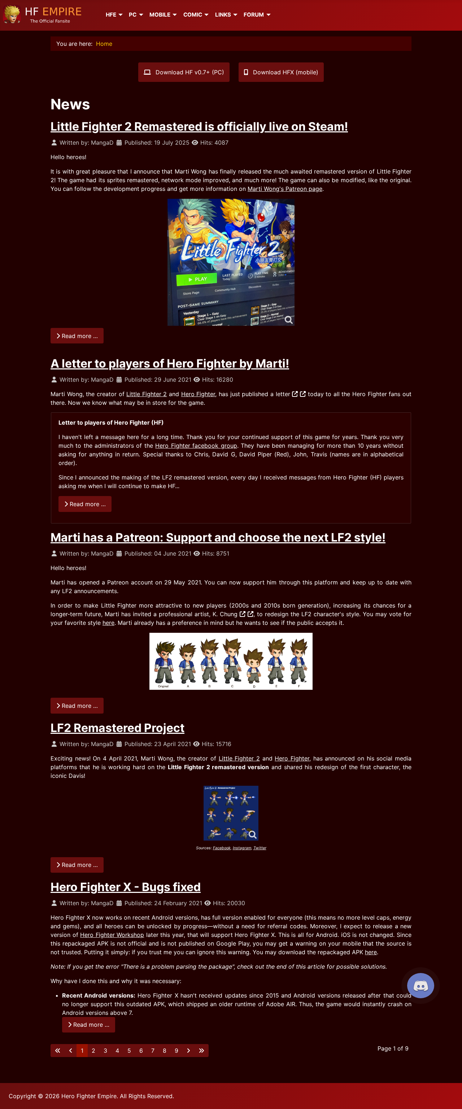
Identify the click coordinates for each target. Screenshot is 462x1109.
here (108, 622)
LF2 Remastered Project (117, 728)
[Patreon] (303, 394)
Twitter (259, 848)
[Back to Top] (449, 1095)
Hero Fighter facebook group (196, 445)
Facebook (222, 848)
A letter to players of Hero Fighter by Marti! (170, 363)
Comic (192, 14)
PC (132, 14)
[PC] (139, 14)
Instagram (242, 848)
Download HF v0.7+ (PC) (189, 72)
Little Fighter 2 (146, 394)
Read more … (79, 335)
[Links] (234, 14)
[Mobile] (173, 14)
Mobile (159, 14)
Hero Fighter (198, 394)
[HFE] (119, 14)
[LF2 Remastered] (231, 262)
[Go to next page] (188, 1050)
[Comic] (205, 14)
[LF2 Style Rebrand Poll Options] (231, 661)
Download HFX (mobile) (284, 72)
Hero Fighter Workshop (112, 934)
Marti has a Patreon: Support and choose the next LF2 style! (218, 537)
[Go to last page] (201, 1050)
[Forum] (267, 14)
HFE (111, 14)
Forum (254, 14)
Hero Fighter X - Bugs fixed (126, 887)
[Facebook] (295, 394)
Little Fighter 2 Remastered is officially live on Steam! (199, 126)
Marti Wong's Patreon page (285, 188)
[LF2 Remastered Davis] (231, 813)
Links (223, 14)
